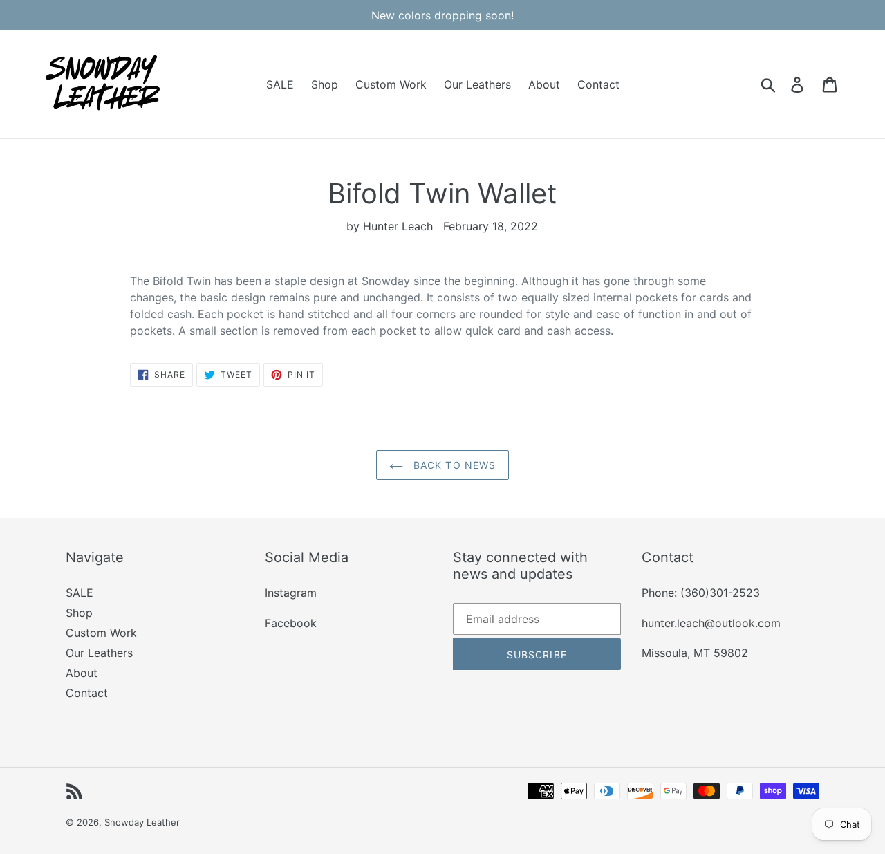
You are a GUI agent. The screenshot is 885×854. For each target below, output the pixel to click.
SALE (79, 593)
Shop (79, 613)
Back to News (453, 465)
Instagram (291, 593)
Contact (87, 693)
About (81, 673)
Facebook (291, 623)
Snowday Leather (142, 822)
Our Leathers (99, 653)
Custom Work (101, 633)
